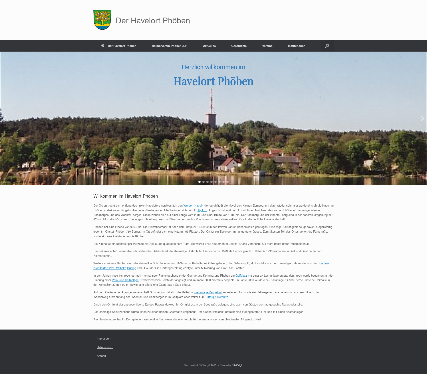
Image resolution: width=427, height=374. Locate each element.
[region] (213, 118)
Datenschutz (105, 347)
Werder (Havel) (193, 205)
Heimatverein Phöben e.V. (169, 46)
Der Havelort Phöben (122, 46)
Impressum (104, 338)
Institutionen (296, 46)
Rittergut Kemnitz (216, 297)
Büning (131, 268)
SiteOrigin (237, 365)
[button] (327, 46)
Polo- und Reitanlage (125, 280)
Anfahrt (101, 356)
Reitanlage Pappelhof (208, 292)
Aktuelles (209, 46)
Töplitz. (202, 210)
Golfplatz (241, 275)
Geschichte (239, 46)
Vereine (267, 46)
